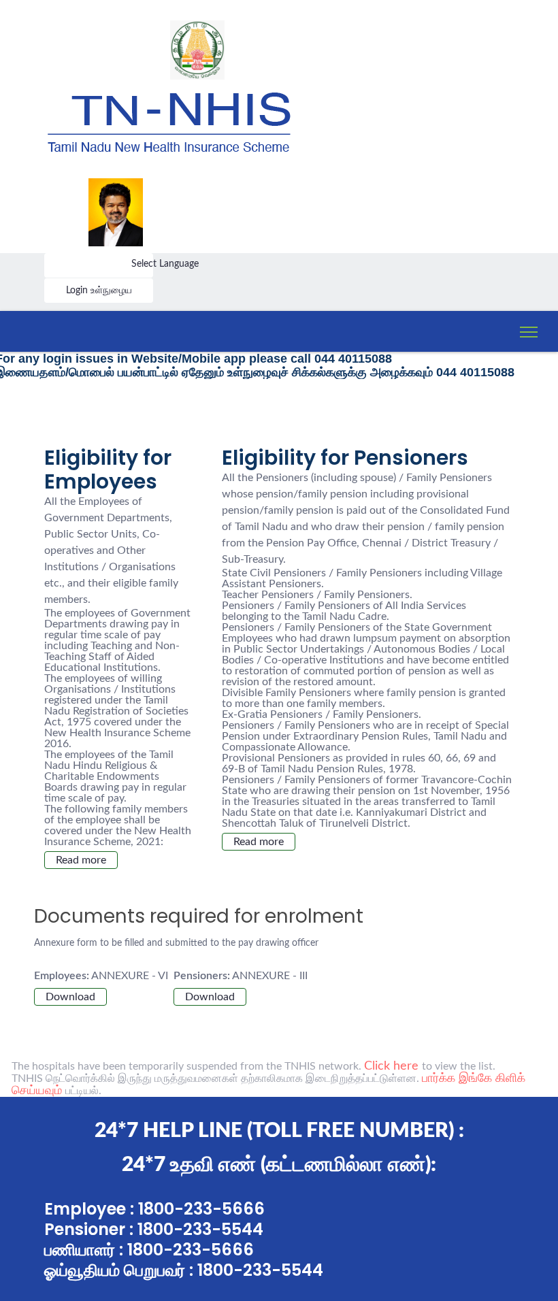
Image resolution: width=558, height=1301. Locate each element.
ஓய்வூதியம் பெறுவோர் (85, 357)
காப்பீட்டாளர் (84, 427)
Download (70, 996)
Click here (393, 1066)
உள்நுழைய (111, 290)
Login (78, 290)
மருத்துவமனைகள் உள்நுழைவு (88, 464)
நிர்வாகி (84, 394)
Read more (81, 860)
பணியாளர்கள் (85, 320)
